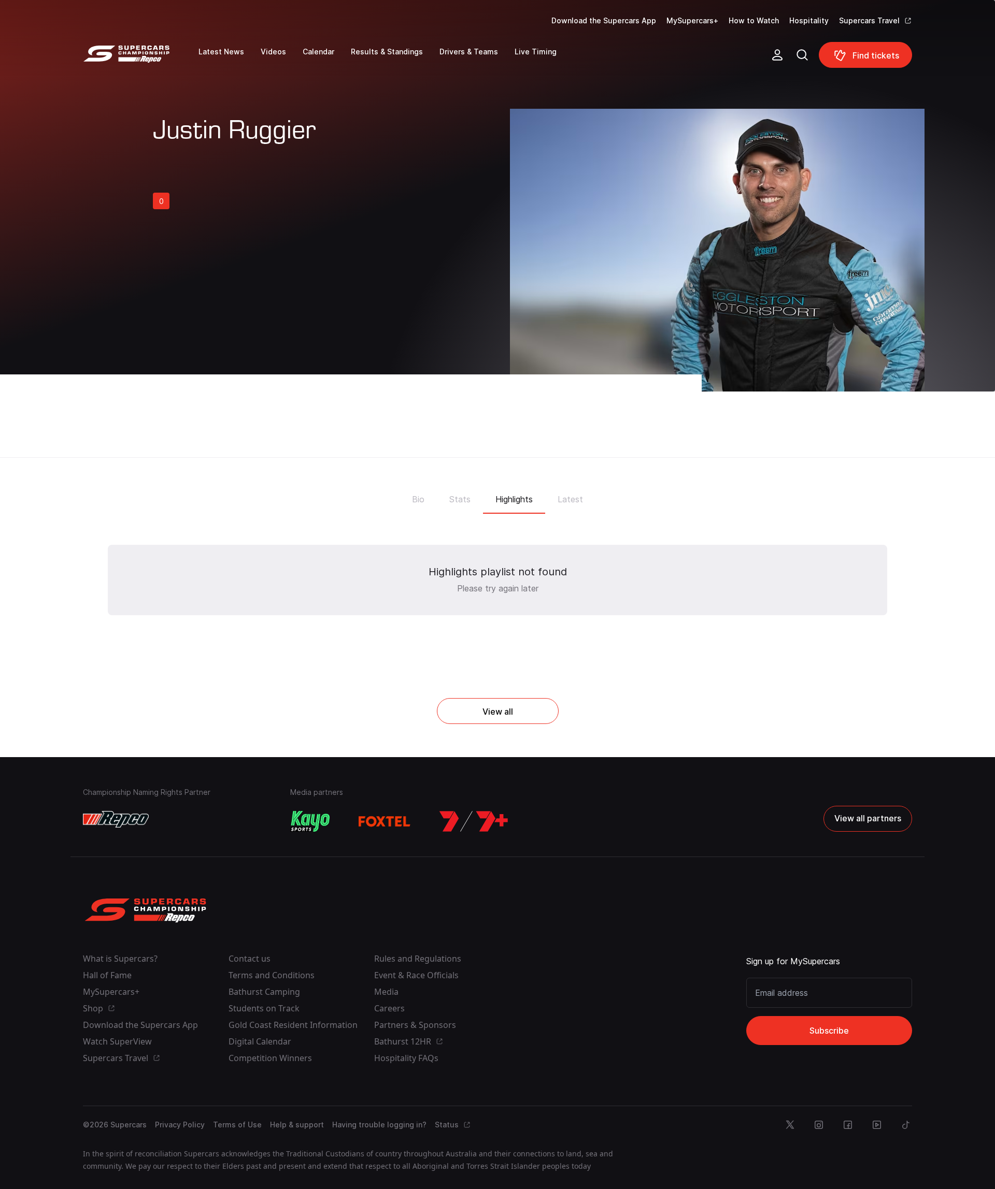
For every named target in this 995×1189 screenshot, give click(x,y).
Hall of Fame (107, 975)
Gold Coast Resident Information (293, 1025)
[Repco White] (116, 819)
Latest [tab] (570, 499)
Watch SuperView (117, 1041)
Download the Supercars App (603, 20)
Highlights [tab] (514, 499)
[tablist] (497, 496)
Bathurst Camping (264, 991)
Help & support (297, 1124)
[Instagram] (819, 1125)
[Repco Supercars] (140, 59)
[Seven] (473, 821)
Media (386, 991)
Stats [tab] (460, 499)
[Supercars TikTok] (906, 1125)
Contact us (250, 958)
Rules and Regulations (417, 958)
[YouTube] (877, 1125)
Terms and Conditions (272, 975)
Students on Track (264, 1008)
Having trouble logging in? (379, 1124)
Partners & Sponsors (415, 1025)
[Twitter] (790, 1125)
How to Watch (754, 20)
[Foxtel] (384, 821)
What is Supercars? (120, 958)
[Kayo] (310, 821)
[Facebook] (848, 1125)
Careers (389, 1008)
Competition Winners (270, 1058)
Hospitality (809, 20)
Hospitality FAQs (406, 1058)
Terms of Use (237, 1124)
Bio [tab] (418, 499)
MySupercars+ (692, 20)
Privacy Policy (180, 1124)
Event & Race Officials (416, 975)
